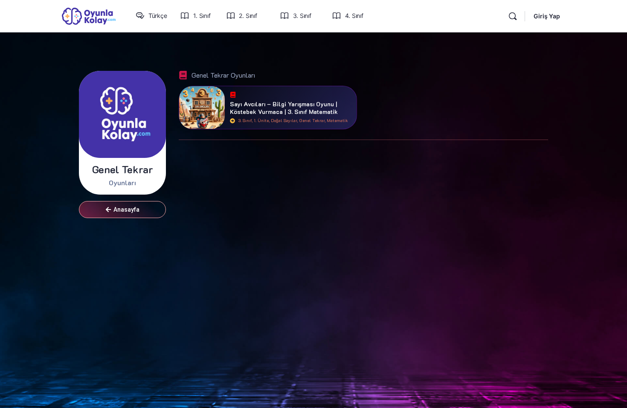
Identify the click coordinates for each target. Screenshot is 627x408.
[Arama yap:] (512, 16)
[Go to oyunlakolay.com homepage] (89, 15)
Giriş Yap (547, 16)
